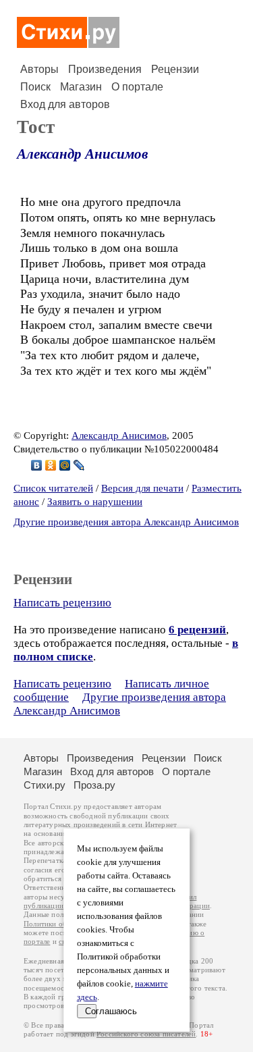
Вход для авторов (65, 104)
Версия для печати (142, 488)
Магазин (81, 87)
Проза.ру (94, 785)
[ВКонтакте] (37, 465)
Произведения (105, 69)
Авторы (39, 69)
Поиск (35, 87)
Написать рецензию (62, 602)
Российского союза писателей (146, 1034)
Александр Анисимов (82, 154)
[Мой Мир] (65, 465)
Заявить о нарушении (94, 501)
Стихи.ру (44, 785)
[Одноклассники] (51, 465)
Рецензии (175, 69)
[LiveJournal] (79, 465)
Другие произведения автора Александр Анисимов (126, 522)
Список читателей (53, 488)
